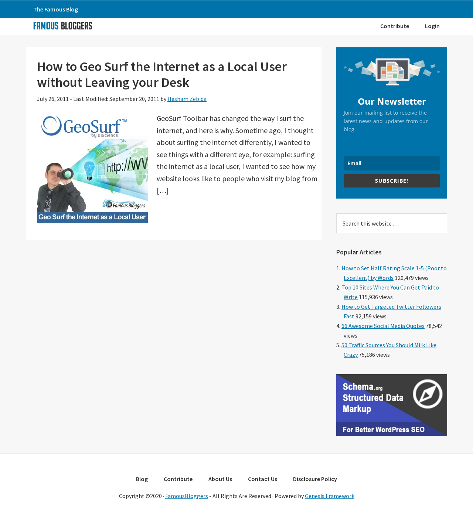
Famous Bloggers (62, 25)
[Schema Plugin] (391, 433)
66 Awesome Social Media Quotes (383, 325)
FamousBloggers (186, 496)
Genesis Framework (329, 496)
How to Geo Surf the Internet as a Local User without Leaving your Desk (162, 74)
